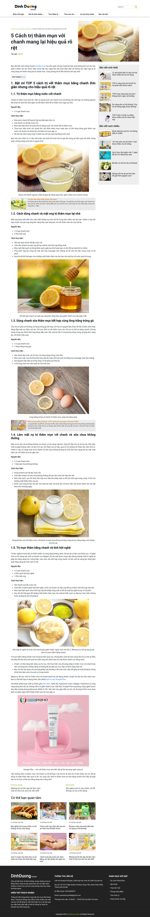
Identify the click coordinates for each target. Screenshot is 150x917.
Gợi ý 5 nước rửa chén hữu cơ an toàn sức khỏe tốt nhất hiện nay (24, 858)
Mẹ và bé (113, 884)
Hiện (23, 77)
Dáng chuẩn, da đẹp (117, 899)
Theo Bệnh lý (53, 14)
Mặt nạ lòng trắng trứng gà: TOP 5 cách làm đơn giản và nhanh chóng (53, 421)
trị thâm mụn (40, 66)
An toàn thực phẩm (87, 14)
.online (24, 876)
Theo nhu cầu (69, 14)
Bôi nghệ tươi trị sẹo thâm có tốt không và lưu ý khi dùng (24, 827)
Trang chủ (14, 29)
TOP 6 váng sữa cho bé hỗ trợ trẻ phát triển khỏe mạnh (124, 84)
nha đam (46, 684)
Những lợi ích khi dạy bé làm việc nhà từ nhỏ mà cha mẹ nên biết (82, 858)
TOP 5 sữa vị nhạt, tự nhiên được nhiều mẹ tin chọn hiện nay (123, 117)
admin (20, 54)
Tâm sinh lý (114, 895)
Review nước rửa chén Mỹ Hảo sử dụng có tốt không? (81, 827)
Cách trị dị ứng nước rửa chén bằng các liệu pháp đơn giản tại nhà (52, 859)
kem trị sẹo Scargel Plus (56, 679)
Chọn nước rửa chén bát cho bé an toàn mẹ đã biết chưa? (52, 827)
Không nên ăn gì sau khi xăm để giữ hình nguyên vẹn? (123, 174)
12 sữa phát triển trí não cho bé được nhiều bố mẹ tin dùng (124, 74)
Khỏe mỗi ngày (18, 14)
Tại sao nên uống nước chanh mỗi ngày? (42, 199)
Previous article (16, 785)
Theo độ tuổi (115, 888)
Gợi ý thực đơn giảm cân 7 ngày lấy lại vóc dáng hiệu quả (124, 153)
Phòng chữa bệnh (116, 892)
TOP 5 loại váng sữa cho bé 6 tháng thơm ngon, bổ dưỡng (123, 95)
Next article (70, 785)
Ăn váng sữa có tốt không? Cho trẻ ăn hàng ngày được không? (124, 105)
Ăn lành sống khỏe (117, 881)
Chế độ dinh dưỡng (35, 14)
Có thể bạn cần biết (25, 29)
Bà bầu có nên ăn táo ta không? (124, 163)
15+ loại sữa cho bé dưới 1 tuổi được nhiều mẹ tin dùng (124, 143)
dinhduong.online (73, 914)
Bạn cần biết (103, 14)
